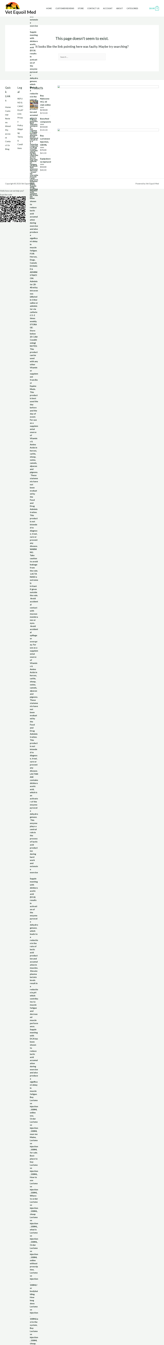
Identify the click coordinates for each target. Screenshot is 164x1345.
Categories (132, 8)
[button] (82, 191)
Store (81, 8)
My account (7, 134)
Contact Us (93, 8)
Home (49, 8)
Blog (7, 149)
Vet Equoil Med (20, 12)
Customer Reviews (64, 8)
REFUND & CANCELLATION (20, 106)
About (119, 8)
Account (107, 8)
